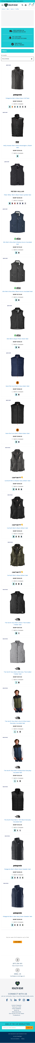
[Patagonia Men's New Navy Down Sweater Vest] (17, 896)
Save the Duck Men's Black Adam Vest (17, 433)
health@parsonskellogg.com (17, 976)
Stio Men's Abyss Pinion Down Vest (17, 339)
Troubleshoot (16, 1015)
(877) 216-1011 (17, 963)
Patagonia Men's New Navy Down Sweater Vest (17, 916)
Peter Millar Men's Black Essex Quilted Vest (17, 195)
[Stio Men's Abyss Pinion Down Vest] (17, 318)
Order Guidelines (16, 1008)
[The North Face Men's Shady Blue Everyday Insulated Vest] (17, 750)
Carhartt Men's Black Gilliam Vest (17, 528)
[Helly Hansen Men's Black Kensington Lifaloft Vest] (17, 125)
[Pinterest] (19, 1000)
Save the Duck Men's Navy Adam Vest (17, 386)
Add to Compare (18, 104)
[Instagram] (24, 1000)
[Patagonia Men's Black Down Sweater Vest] (17, 849)
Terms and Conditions (15, 1038)
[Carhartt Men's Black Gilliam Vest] (17, 508)
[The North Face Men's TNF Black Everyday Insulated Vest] (17, 799)
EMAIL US (17, 974)
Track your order (16, 1007)
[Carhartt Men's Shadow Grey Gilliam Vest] (17, 460)
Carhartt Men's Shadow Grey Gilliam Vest (17, 480)
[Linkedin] (15, 1000)
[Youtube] (28, 1000)
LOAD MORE (17, 942)
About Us (16, 1010)
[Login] (26, 5)
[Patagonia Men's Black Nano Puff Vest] (17, 78)
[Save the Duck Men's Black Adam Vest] (17, 413)
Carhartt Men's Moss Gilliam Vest (17, 575)
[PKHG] (11, 5)
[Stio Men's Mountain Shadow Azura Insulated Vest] (17, 222)
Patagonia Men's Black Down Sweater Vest (17, 869)
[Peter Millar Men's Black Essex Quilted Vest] (17, 174)
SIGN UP (29, 1027)
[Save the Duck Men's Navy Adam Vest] (17, 366)
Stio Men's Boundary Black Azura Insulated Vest (17, 291)
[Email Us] (17, 970)
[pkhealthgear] (17, 985)
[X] (11, 1000)
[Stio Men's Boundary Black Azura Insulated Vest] (17, 271)
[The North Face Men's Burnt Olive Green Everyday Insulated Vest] (17, 701)
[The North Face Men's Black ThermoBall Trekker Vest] (17, 602)
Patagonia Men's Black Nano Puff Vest (17, 98)
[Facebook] (7, 1000)
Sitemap (22, 1038)
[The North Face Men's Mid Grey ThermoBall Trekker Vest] (17, 651)
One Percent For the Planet (16, 1013)
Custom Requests (16, 1005)
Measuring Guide (16, 1012)
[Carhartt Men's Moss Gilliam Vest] (17, 555)
